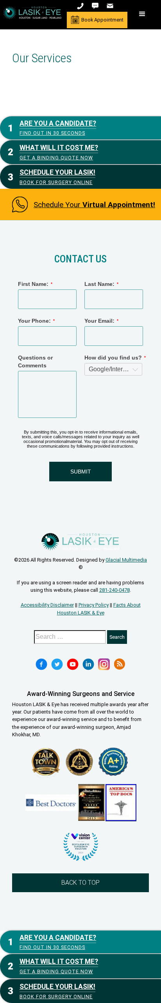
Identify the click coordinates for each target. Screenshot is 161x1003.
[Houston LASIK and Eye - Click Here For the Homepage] (32, 13)
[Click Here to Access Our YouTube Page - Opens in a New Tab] (73, 664)
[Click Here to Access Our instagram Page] (104, 664)
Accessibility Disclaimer (47, 605)
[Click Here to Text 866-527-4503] (95, 6)
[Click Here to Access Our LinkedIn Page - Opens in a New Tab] (88, 664)
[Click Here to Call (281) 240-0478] (81, 6)
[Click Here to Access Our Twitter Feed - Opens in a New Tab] (57, 664)
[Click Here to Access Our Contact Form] (110, 6)
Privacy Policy (94, 605)
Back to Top (80, 882)
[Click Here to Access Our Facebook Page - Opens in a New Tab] (41, 664)
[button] (142, 14)
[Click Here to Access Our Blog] (119, 664)
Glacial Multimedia (126, 560)
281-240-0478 (114, 590)
